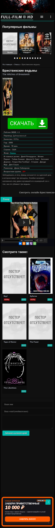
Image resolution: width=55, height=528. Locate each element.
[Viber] (31, 243)
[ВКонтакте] (20, 243)
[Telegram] (27, 243)
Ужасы (13, 153)
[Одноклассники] (23, 243)
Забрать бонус (27, 519)
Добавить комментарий (16, 433)
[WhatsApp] (34, 243)
